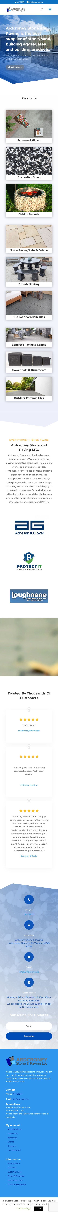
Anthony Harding (29, 785)
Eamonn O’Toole (29, 856)
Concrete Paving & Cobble (29, 344)
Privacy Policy (14, 1163)
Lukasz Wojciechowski (29, 730)
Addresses (12, 1137)
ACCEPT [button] (38, 1208)
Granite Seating (29, 284)
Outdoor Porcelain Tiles (29, 317)
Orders (11, 1141)
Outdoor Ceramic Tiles (29, 398)
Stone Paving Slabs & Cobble (29, 250)
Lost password (14, 1150)
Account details (15, 1129)
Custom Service (15, 1172)
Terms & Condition (16, 1176)
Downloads (13, 1133)
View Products (15, 67)
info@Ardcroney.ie (29, 972)
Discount (12, 1146)
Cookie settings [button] (23, 1208)
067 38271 (29, 914)
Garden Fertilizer (15, 1180)
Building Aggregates (17, 1184)
